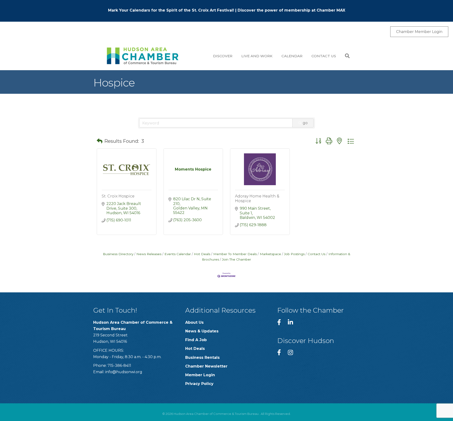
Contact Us (323, 56)
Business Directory (118, 254)
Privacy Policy (199, 383)
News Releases (148, 254)
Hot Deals (202, 254)
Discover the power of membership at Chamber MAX (291, 10)
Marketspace (270, 254)
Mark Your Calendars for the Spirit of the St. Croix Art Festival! (171, 10)
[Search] (345, 55)
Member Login (200, 375)
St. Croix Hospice (118, 196)
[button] (99, 141)
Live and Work (257, 56)
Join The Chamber (236, 259)
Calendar (291, 56)
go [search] (305, 123)
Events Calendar (177, 254)
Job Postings (294, 254)
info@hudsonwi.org (123, 372)
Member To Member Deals (235, 254)
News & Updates (201, 331)
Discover (222, 56)
